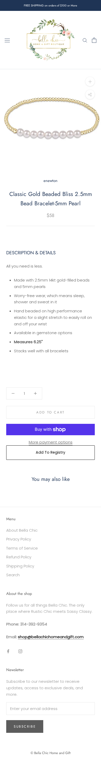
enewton (50, 181)
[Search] (85, 40)
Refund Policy (18, 557)
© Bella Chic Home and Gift (50, 752)
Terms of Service (22, 548)
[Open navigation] (7, 40)
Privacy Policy (18, 539)
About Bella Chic (22, 530)
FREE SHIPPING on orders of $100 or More (50, 5)
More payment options (51, 442)
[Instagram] (20, 651)
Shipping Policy (20, 566)
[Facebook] (8, 651)
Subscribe (25, 726)
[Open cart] (94, 40)
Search (13, 575)
